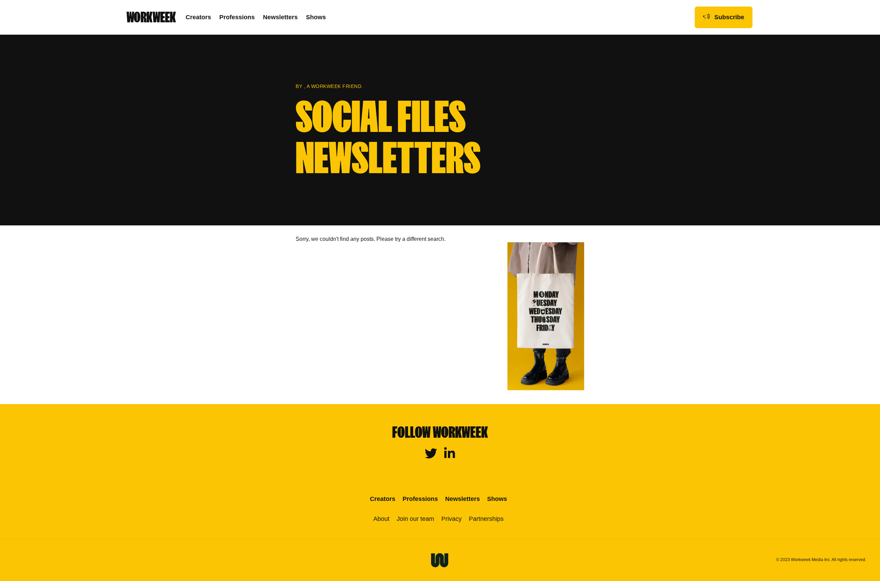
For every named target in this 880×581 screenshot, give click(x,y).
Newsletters (280, 17)
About (381, 518)
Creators (198, 17)
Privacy (451, 518)
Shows (316, 17)
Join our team (415, 518)
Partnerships (486, 518)
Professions (237, 17)
